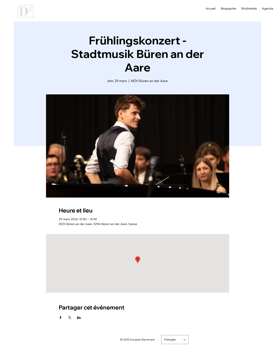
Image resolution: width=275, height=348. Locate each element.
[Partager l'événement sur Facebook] (60, 317)
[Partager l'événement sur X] (69, 317)
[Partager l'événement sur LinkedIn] (79, 317)
